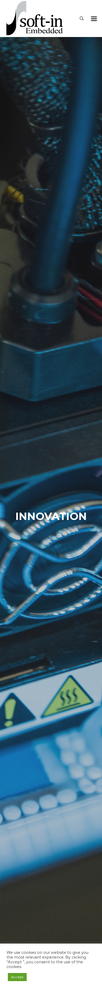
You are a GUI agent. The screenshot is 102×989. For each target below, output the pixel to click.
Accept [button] (17, 977)
